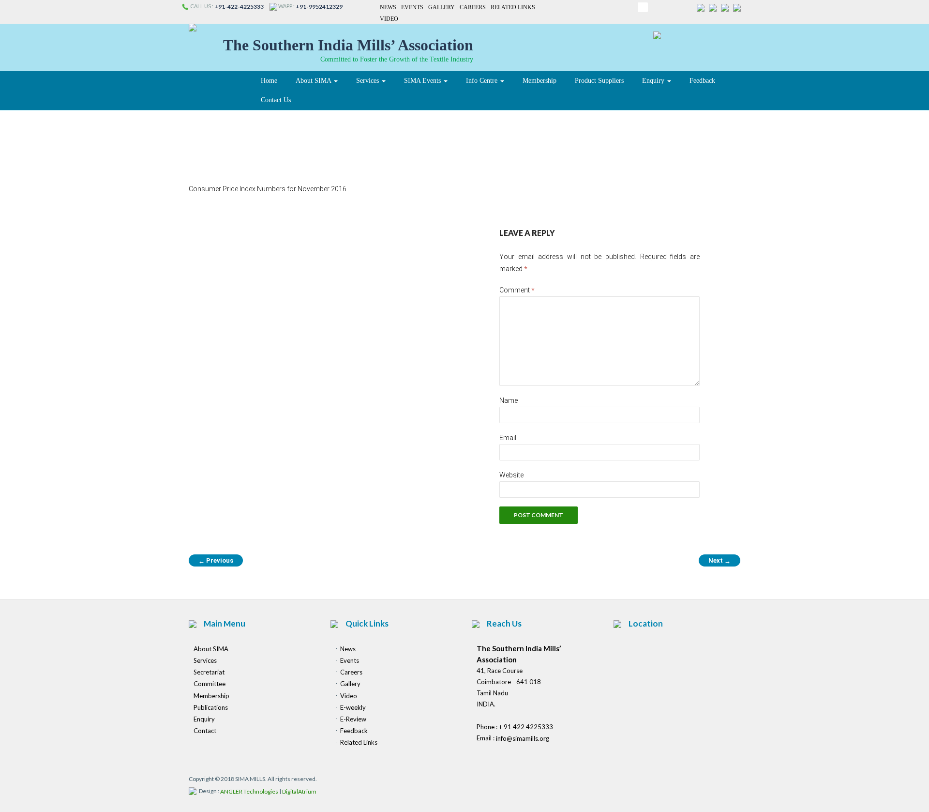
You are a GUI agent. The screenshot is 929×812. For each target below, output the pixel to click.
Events (412, 7)
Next (719, 561)
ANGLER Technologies (249, 791)
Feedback (702, 80)
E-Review (353, 719)
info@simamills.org (522, 738)
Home (269, 80)
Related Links (513, 7)
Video (389, 19)
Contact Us (276, 100)
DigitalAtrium (299, 791)
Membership (539, 80)
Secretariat (209, 672)
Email (507, 438)
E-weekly (353, 707)
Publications (211, 707)
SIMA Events (423, 80)
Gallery (441, 7)
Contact (205, 731)
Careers (473, 7)
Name (508, 400)
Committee (209, 684)
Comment (517, 290)
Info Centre (482, 80)
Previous (215, 561)
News (388, 7)
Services (368, 80)
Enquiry (654, 80)
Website (511, 475)
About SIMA (314, 80)
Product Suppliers (599, 80)
